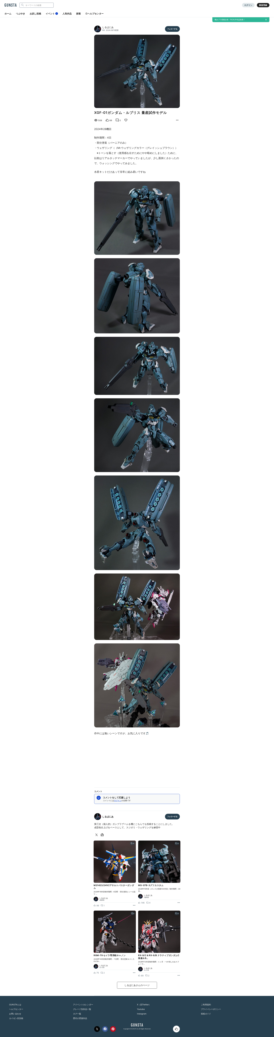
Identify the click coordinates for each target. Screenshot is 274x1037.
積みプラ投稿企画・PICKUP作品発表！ (230, 20)
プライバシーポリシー (211, 1009)
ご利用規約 (206, 1004)
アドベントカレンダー (83, 1004)
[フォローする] (172, 29)
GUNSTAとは (15, 1004)
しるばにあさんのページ (137, 985)
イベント (51, 13)
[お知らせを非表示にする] (266, 20)
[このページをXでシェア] (97, 1029)
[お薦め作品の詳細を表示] (177, 120)
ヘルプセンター (96, 13)
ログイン (248, 5)
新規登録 (263, 5)
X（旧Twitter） (144, 1004)
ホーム (8, 13)
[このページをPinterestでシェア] (113, 1029)
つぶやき (20, 13)
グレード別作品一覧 (82, 1009)
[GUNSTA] (11, 5)
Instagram (141, 1013)
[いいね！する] (176, 1029)
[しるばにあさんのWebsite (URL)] (103, 835)
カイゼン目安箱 (16, 1018)
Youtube (141, 1009)
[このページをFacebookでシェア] (105, 1029)
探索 (78, 13)
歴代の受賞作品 (80, 1018)
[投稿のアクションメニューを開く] (134, 905)
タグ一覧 (77, 1013)
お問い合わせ (15, 1013)
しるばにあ (108, 27)
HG (103, 30)
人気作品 (67, 13)
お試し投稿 (35, 13)
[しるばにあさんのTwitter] (97, 835)
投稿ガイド (206, 1013)
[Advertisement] (137, 760)
